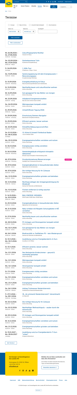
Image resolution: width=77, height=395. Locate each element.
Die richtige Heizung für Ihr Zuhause (36, 171)
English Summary (68, 1)
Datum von (10, 29)
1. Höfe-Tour (26, 68)
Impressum (13, 380)
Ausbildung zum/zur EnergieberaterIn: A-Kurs (39, 239)
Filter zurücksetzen (15, 43)
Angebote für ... (63, 6)
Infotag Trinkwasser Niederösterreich (36, 289)
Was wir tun (15, 6)
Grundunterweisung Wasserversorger (36, 159)
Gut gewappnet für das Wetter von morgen (38, 93)
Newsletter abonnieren (49, 367)
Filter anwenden (15, 37)
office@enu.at (13, 366)
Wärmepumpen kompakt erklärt (34, 104)
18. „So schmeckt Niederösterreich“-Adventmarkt (41, 294)
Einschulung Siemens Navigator (34, 116)
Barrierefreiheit (40, 380)
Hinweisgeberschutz (51, 380)
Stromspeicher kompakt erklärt (34, 266)
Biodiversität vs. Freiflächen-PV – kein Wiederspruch (42, 234)
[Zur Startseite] (8, 3)
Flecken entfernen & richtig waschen (36, 190)
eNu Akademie (54, 7)
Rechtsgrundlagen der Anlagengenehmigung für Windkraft (40, 183)
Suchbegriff (40, 29)
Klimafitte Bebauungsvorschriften (35, 127)
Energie (12, 25)
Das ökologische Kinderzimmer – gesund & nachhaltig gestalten (38, 254)
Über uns (45, 6)
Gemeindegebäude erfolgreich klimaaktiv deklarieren (38, 153)
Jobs (66, 380)
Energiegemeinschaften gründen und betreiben (40, 176)
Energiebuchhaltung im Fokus (33, 82)
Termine (40, 6)
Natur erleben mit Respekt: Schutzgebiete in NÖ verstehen (40, 210)
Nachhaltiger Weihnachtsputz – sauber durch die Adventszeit (40, 309)
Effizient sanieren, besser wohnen (35, 121)
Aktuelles (33, 6)
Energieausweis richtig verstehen (34, 146)
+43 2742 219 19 (14, 364)
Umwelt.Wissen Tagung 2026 (33, 110)
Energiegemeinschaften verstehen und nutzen (40, 140)
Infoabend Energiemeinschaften (34, 99)
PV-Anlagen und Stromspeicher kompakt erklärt (40, 222)
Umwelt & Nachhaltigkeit (37, 25)
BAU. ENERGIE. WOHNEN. (32, 195)
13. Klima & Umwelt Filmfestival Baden (37, 133)
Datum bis (25, 29)
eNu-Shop (60, 1)
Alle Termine (10, 343)
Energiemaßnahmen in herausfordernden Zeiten (40, 165)
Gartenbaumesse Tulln (30, 61)
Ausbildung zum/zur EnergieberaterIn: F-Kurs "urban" (39, 333)
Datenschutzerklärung (28, 380)
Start (6, 11)
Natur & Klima (22, 25)
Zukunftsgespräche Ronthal (32, 53)
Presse (61, 380)
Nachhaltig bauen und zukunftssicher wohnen (39, 87)
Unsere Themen (25, 6)
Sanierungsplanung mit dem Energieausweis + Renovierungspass (39, 75)
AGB (19, 380)
